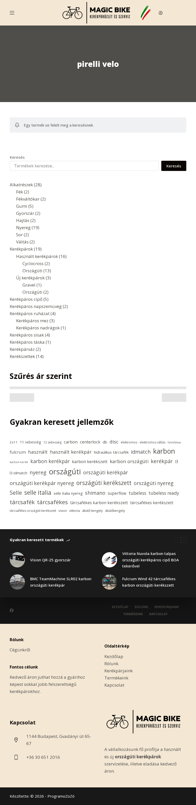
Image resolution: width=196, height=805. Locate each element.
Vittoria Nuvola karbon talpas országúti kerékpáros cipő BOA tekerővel (150, 560)
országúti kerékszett (103, 483)
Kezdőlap (120, 607)
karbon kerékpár (50, 461)
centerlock (90, 442)
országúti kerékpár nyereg (42, 483)
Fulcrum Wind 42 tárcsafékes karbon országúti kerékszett (149, 582)
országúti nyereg (154, 483)
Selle (16, 492)
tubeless (137, 493)
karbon (164, 451)
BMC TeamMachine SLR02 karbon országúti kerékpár (60, 582)
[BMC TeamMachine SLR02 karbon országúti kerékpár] (17, 582)
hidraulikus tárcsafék (111, 452)
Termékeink (133, 614)
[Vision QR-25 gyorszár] (17, 559)
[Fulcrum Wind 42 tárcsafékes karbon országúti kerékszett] (109, 582)
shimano (95, 492)
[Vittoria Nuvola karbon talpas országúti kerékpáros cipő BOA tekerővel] (109, 559)
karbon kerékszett (89, 461)
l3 (176, 461)
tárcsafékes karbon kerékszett (99, 502)
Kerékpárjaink (166, 607)
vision (62, 511)
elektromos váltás (152, 442)
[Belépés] (161, 13)
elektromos (129, 442)
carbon (71, 442)
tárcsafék (22, 502)
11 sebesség (30, 442)
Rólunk (141, 607)
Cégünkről (20, 650)
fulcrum (18, 452)
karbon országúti (129, 461)
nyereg (38, 472)
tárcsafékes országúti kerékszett (33, 511)
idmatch (141, 451)
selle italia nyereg (68, 493)
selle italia (37, 492)
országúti (65, 471)
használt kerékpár (71, 452)
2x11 (14, 442)
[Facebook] (12, 610)
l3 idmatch (18, 472)
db (105, 442)
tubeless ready (164, 493)
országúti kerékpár (105, 472)
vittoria (74, 510)
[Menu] (12, 12)
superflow (117, 493)
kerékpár (162, 461)
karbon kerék (19, 462)
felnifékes (174, 442)
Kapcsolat (158, 614)
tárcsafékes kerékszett (151, 502)
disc (113, 441)
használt (38, 452)
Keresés (17, 157)
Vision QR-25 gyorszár (50, 559)
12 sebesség (52, 442)
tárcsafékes (52, 502)
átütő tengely (92, 510)
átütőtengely (115, 510)
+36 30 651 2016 (43, 757)
